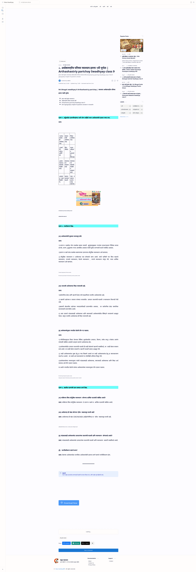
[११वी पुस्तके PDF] (137, 109)
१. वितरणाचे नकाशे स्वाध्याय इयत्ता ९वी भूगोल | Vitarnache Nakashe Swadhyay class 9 (131, 95)
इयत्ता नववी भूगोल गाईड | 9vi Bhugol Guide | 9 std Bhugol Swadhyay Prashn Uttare (132, 86)
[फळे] (111, 7)
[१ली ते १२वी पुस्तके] (94, 7)
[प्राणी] (104, 7)
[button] (3, 2)
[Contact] (2, 21)
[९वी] (100, 7)
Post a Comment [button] (88, 550)
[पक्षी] (107, 7)
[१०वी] (129, 54)
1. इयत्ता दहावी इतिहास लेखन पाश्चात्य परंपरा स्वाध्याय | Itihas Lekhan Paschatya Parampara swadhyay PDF (131, 69)
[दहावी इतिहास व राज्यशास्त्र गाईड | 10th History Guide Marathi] (131, 45)
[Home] (2, 7)
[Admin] (65, 80)
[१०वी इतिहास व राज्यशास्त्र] (132, 65)
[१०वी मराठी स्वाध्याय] (125, 109)
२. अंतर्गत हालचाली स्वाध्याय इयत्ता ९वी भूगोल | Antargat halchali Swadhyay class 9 (132, 78)
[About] (2, 18)
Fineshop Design (143, 569)
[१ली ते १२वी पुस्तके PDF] (137, 113)
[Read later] (112, 80)
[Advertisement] (100, 21)
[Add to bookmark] (142, 41)
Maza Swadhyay (8, 2)
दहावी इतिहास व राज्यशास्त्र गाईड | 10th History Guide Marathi (130, 57)
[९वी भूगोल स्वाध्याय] (63, 538)
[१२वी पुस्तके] (125, 113)
